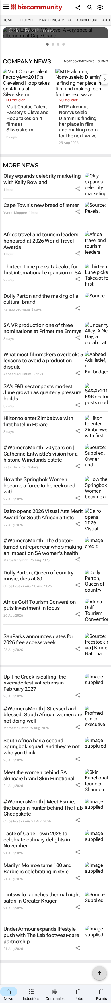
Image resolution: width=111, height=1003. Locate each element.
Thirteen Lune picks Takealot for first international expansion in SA (42, 270)
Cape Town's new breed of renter (41, 205)
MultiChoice (15, 100)
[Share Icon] (78, 188)
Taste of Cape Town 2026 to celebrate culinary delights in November (36, 839)
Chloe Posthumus (31, 30)
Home (8, 20)
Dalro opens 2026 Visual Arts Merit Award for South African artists (43, 514)
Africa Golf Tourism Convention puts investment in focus (39, 605)
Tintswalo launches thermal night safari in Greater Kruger (41, 898)
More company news (79, 61)
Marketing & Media (55, 20)
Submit (103, 61)
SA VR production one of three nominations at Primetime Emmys (42, 328)
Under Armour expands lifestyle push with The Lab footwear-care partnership (41, 935)
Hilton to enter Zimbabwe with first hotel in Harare (38, 421)
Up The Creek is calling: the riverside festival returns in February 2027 (34, 683)
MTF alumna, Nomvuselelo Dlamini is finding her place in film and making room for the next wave (78, 121)
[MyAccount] (101, 7)
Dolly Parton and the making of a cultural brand (40, 299)
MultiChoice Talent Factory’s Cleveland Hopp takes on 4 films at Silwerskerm (27, 118)
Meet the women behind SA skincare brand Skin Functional (39, 775)
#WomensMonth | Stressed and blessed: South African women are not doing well (42, 715)
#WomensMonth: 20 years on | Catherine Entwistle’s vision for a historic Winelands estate (40, 453)
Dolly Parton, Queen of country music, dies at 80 (38, 576)
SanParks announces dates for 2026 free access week (38, 639)
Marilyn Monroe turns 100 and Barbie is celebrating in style (37, 868)
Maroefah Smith (15, 560)
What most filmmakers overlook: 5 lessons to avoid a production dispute (43, 360)
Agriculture (87, 20)
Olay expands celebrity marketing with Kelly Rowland (42, 179)
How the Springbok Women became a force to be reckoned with (39, 485)
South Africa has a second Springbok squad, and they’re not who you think (41, 746)
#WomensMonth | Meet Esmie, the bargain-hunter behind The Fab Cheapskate (43, 808)
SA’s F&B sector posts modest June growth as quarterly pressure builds (42, 392)
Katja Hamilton (15, 467)
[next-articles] (105, 79)
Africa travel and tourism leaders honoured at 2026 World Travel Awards (40, 240)
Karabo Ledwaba (16, 309)
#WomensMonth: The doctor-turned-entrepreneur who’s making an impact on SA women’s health (42, 546)
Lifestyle (25, 20)
